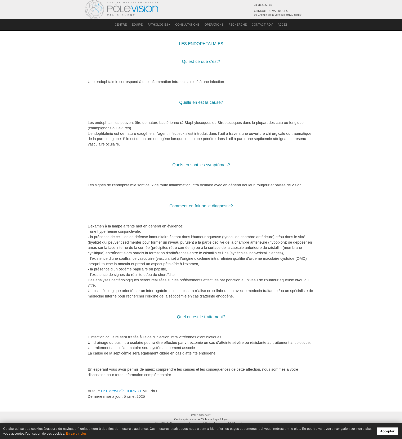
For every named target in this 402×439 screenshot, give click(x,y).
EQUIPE (137, 24)
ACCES (282, 24)
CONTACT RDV (262, 24)
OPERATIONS (214, 24)
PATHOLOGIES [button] (158, 24)
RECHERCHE (237, 24)
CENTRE (121, 24)
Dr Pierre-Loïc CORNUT (121, 391)
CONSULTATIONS (187, 24)
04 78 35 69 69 (263, 4)
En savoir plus (76, 433)
